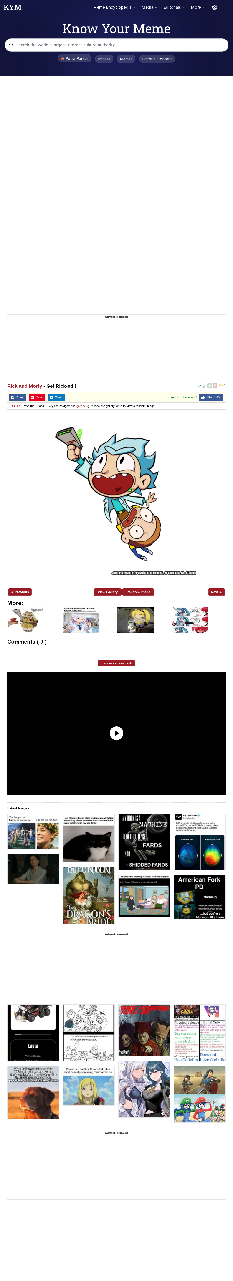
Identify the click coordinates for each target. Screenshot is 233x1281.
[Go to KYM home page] (12, 8)
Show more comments (116, 663)
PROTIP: (15, 406)
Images (104, 59)
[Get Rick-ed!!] (116, 496)
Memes (126, 59)
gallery (80, 406)
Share (19, 397)
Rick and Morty (24, 386)
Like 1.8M (212, 397)
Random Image (138, 592)
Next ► (217, 592)
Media (147, 7)
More (196, 7)
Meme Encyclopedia (112, 7)
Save (38, 397)
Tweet (57, 397)
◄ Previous (19, 592)
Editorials (172, 7)
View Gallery (108, 592)
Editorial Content (157, 59)
